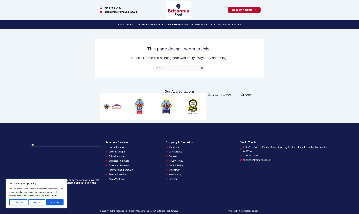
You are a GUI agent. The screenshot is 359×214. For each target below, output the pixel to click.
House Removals (151, 24)
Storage (222, 24)
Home (121, 24)
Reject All (37, 202)
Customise (18, 202)
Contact (236, 24)
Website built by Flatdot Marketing (243, 211)
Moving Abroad (203, 24)
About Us (131, 24)
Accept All (55, 202)
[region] (36, 193)
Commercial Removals (178, 24)
